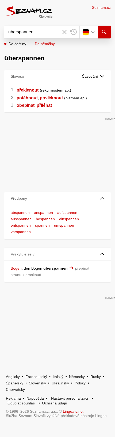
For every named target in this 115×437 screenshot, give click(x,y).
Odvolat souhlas (21, 403)
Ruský (95, 377)
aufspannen (67, 212)
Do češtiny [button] (17, 44)
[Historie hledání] (73, 32)
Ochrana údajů (54, 403)
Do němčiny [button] (45, 44)
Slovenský (37, 383)
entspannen (21, 225)
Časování (90, 76)
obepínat (25, 105)
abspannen (20, 212)
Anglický (13, 377)
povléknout (51, 98)
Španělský (14, 383)
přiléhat (44, 105)
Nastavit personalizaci (69, 398)
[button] (57, 198)
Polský (80, 383)
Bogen (16, 268)
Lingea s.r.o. (73, 411)
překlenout (28, 90)
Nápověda (35, 398)
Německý (77, 377)
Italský (58, 377)
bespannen (45, 219)
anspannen (43, 212)
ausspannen (21, 219)
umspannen (64, 225)
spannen (42, 225)
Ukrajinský (60, 383)
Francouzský (36, 377)
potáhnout (27, 98)
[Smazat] (64, 32)
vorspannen (21, 232)
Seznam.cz (101, 7)
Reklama (13, 398)
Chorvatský (15, 389)
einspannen (69, 219)
